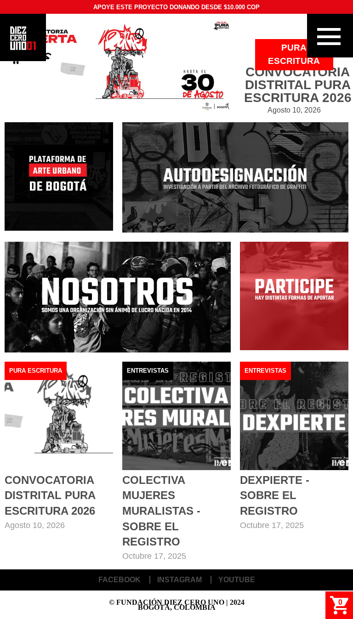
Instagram (179, 580)
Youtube (236, 580)
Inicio (23, 38)
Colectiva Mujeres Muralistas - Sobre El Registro (161, 511)
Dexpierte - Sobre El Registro (274, 495)
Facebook (119, 580)
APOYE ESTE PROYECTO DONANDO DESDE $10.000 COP (176, 7)
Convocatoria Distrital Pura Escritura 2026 (50, 495)
